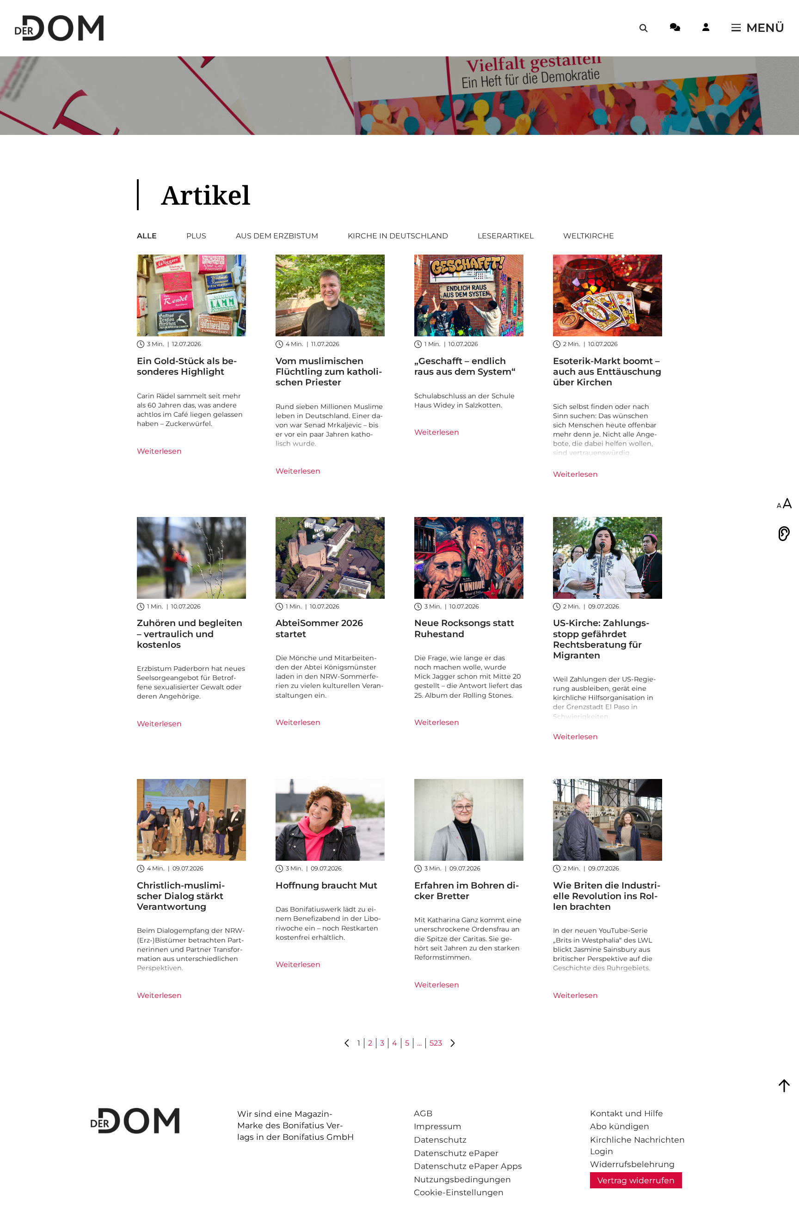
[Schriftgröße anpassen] (784, 504)
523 (436, 1043)
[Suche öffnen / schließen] (643, 28)
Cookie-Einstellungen (459, 1192)
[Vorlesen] (784, 533)
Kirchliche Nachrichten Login (637, 1145)
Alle (147, 236)
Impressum (437, 1126)
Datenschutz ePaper (456, 1153)
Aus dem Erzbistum (277, 236)
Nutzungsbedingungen (462, 1179)
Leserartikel (506, 236)
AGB (423, 1113)
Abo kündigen (619, 1126)
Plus (196, 236)
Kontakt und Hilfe (626, 1113)
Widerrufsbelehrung (632, 1164)
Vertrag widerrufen (636, 1180)
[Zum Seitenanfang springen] (784, 1086)
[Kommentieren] (675, 29)
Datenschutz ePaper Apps (468, 1166)
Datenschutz (440, 1139)
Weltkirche (588, 236)
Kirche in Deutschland (398, 236)
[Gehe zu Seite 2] (452, 1044)
